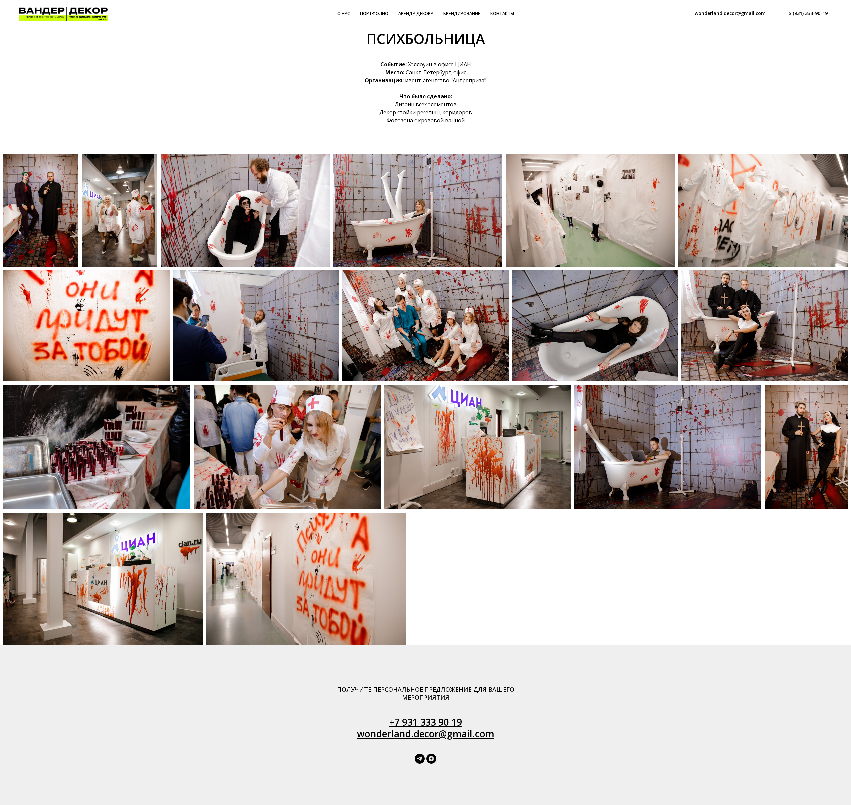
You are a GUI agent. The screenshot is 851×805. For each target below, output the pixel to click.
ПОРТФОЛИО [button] (374, 13)
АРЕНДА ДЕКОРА (415, 13)
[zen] (431, 759)
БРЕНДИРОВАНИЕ (461, 13)
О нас (343, 13)
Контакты (502, 13)
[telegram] (420, 759)
